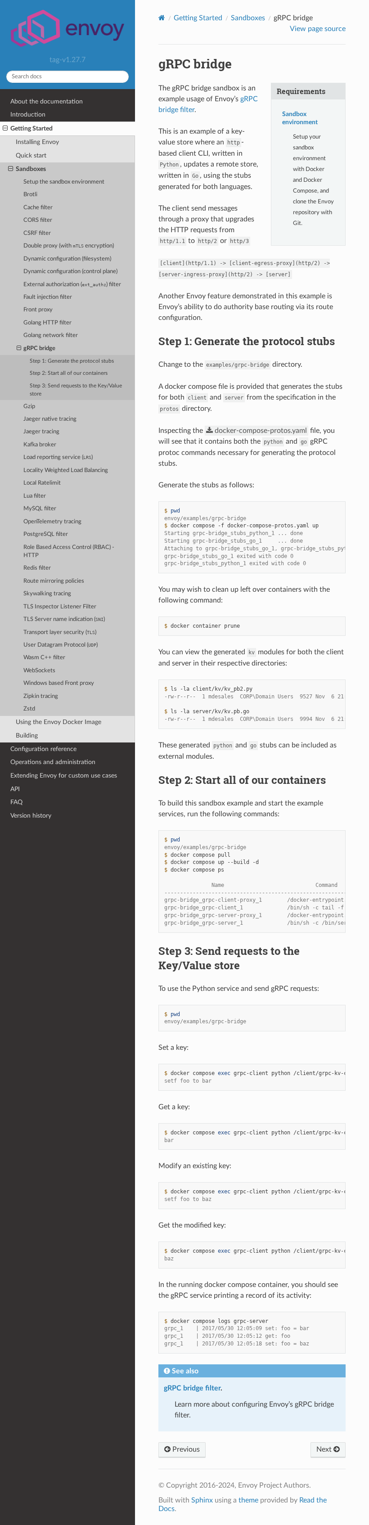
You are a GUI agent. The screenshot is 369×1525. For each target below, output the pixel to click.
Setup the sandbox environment (63, 182)
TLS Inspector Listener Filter (59, 607)
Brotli (30, 195)
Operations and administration (52, 762)
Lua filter (34, 496)
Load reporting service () (58, 457)
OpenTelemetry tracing (52, 522)
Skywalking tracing (47, 594)
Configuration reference (43, 749)
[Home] (161, 18)
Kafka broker (39, 445)
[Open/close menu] (5, 129)
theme (248, 1500)
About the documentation (46, 101)
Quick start (31, 155)
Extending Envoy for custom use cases (63, 775)
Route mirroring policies (53, 581)
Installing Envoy (37, 142)
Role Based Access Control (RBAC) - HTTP (68, 551)
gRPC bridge (39, 348)
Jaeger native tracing (49, 419)
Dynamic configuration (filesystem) (67, 259)
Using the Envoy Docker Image (58, 722)
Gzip (29, 406)
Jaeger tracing (41, 432)
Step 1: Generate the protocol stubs (72, 361)
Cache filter (38, 208)
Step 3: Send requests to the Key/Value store (76, 389)
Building (27, 735)
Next (324, 1449)
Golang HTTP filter (47, 323)
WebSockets (39, 671)
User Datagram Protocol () (60, 645)
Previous (185, 1449)
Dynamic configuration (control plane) (70, 271)
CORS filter (37, 220)
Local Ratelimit (42, 483)
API (15, 789)
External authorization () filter (72, 285)
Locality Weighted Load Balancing (65, 470)
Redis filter (37, 568)
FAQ (16, 802)
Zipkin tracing (40, 696)
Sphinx (202, 1500)
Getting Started (31, 128)
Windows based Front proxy (58, 683)
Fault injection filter (47, 297)
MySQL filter (39, 509)
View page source (318, 28)
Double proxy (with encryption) (68, 246)
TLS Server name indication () (64, 619)
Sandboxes (31, 169)
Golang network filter (50, 335)
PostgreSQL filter (45, 534)
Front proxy (38, 310)
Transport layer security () (59, 632)
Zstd (29, 709)
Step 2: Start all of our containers (69, 373)
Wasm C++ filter (44, 658)
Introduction (27, 114)
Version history (30, 815)
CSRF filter (37, 233)
